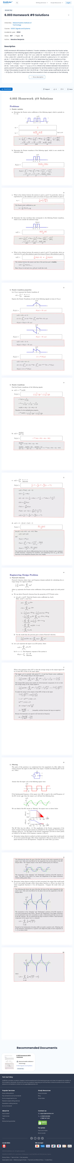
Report (47, 89)
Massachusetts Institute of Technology (22, 24)
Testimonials (5, 1116)
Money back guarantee (8, 1121)
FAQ (3, 1118)
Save (70, 89)
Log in (68, 3)
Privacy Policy (6, 1157)
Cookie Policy (48, 1160)
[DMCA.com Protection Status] (55, 1122)
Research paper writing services (11, 1101)
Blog (39, 1096)
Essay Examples (42, 1093)
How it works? (6, 1113)
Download (7, 89)
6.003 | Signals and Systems (20, 29)
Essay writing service (8, 1093)
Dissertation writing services (10, 1103)
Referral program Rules (20, 1160)
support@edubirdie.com (31, 1084)
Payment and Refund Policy (35, 1160)
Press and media (42, 1130)
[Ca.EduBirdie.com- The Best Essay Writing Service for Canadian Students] (4, 1147)
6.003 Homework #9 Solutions (26, 15)
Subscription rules (7, 1160)
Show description (38, 77)
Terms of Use (14, 1157)
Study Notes (41, 1098)
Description (9, 46)
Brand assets (41, 1133)
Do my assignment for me (9, 1098)
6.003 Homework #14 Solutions (24, 1056)
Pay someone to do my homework (11, 1096)
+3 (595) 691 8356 (45, 1116)
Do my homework (7, 1106)
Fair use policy (24, 1157)
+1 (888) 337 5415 (45, 1118)
